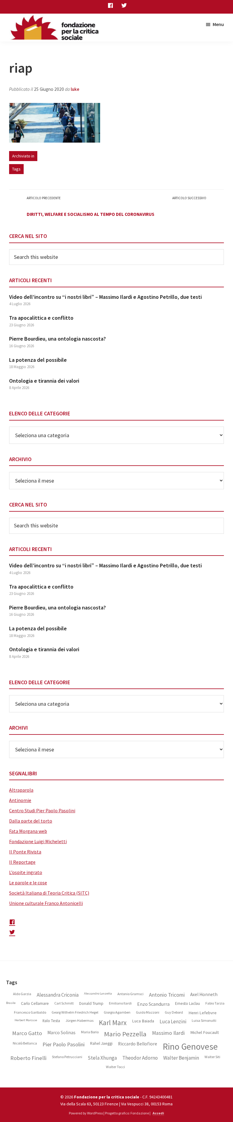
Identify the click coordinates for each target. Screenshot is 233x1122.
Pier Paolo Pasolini (63, 1044)
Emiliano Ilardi (120, 1003)
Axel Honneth (204, 994)
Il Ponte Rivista (25, 852)
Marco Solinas (61, 1032)
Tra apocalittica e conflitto (41, 317)
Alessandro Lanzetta (98, 993)
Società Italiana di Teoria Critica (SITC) (49, 893)
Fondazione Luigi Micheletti (38, 841)
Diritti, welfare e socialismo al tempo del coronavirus (90, 214)
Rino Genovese (190, 1046)
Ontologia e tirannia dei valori (44, 380)
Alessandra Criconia (58, 995)
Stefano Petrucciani (67, 1057)
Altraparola (21, 790)
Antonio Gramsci (130, 994)
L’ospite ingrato (25, 872)
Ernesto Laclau (187, 1003)
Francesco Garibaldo (30, 1012)
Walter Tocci (115, 1067)
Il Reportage (22, 862)
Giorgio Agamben (117, 1012)
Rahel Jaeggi (101, 1043)
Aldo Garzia (22, 994)
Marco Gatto (27, 1033)
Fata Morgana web (28, 831)
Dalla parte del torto (30, 821)
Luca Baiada (143, 1021)
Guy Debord (174, 1012)
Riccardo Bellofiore (137, 1044)
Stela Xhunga (102, 1058)
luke (75, 89)
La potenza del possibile (38, 359)
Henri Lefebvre (202, 1012)
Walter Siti (212, 1057)
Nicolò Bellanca (25, 1043)
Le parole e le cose (28, 882)
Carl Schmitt (64, 1003)
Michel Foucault (204, 1032)
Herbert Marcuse (26, 1020)
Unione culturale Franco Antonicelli (46, 903)
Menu (218, 24)
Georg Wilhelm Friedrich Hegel (75, 1012)
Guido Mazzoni (147, 1012)
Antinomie (20, 800)
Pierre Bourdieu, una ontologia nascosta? (57, 338)
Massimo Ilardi (168, 1033)
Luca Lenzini (173, 1021)
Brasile (10, 1003)
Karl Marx (113, 1022)
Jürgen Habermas (79, 1020)
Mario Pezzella (125, 1034)
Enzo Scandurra (153, 1004)
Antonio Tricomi (167, 995)
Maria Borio (90, 1032)
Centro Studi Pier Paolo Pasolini (42, 810)
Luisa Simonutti (204, 1020)
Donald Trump (91, 1003)
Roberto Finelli (28, 1058)
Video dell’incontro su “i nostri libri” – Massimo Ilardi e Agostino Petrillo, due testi (105, 296)
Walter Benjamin (181, 1058)
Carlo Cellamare (35, 1003)
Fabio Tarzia (215, 1003)
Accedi (158, 1113)
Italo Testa (51, 1020)
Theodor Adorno (140, 1058)
